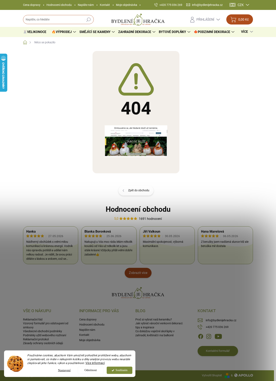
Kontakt (105, 4)
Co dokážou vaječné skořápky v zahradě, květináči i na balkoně (155, 333)
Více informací (95, 363)
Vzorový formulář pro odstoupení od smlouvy (45, 325)
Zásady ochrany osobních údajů (43, 343)
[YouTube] (218, 336)
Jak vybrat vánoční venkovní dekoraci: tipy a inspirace (159, 325)
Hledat (88, 19)
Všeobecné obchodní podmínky (42, 331)
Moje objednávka (126, 4)
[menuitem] (36, 32)
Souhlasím (121, 370)
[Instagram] (209, 336)
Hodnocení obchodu (59, 4)
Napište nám (86, 4)
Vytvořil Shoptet (212, 375)
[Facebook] (201, 336)
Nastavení (64, 370)
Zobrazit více (138, 273)
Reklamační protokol (36, 339)
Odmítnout (90, 370)
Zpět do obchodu (138, 190)
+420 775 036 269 (217, 327)
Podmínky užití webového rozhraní (44, 335)
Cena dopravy (31, 4)
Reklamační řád (32, 319)
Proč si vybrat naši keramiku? (153, 319)
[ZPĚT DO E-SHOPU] (136, 141)
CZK (241, 5)
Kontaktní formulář (218, 350)
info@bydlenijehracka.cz (221, 320)
